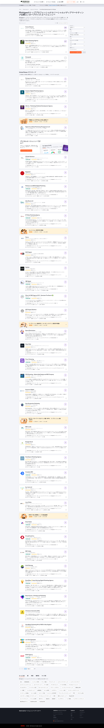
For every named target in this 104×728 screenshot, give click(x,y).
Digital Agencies (26, 9)
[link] (51, 2)
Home (20, 9)
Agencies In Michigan (34, 9)
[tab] (21, 676)
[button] (78, 2)
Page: (29, 668)
